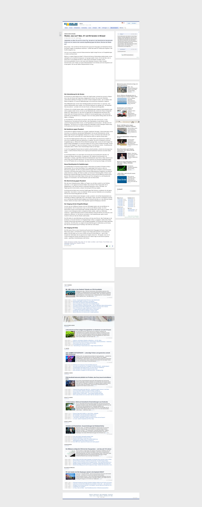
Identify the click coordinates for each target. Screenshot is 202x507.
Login (129, 23)
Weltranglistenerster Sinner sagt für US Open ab (83, 440)
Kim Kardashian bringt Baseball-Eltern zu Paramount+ (84, 416)
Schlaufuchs (77, 27)
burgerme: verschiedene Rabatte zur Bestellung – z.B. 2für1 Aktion (87, 340)
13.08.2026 (120, 212)
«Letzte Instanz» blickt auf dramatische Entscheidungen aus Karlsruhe (87, 402)
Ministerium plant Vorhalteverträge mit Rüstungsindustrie (127, 84)
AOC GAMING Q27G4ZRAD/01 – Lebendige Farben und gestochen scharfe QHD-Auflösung (88, 353)
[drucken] (60, 35)
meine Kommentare (128, 217)
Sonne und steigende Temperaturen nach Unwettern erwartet (86, 304)
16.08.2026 (120, 208)
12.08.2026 (120, 213)
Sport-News (68, 421)
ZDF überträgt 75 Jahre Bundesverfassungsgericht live (84, 414)
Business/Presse (69, 467)
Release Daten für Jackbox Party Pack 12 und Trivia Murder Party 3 (87, 392)
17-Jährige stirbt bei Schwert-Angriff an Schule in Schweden (86, 309)
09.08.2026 (130, 199)
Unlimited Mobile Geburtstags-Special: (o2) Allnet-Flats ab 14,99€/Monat (88, 367)
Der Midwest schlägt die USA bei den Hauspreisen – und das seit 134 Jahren (88, 449)
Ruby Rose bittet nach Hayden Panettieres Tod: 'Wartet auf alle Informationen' (125, 150)
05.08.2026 (130, 204)
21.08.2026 (120, 200)
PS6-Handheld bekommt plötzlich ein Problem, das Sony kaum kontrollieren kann (88, 378)
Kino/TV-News (68, 397)
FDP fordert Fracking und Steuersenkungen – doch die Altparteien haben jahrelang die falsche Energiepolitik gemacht (98, 305)
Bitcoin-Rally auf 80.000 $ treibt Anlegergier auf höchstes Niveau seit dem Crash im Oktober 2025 (94, 459)
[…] (94, 296)
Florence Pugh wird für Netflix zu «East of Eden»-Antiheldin (85, 413)
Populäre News (131, 209)
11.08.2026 (120, 214)
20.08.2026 (120, 201)
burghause (122, 49)
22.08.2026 (120, 199)
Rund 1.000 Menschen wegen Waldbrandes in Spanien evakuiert (87, 308)
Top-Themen (68, 285)
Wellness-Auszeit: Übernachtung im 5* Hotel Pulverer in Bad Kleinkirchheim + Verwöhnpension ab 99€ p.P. (96, 341)
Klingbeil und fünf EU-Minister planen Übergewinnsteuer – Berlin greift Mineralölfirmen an (92, 462)
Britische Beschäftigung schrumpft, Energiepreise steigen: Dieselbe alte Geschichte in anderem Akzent (95, 464)
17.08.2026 (120, 205)
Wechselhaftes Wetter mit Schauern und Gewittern (83, 301)
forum (138, 57)
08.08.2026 (130, 200)
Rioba (121, 34)
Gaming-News (68, 373)
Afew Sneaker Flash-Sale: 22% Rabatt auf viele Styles (84, 343)
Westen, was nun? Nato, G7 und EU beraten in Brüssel (84, 36)
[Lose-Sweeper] (125, 28)
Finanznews (68, 444)
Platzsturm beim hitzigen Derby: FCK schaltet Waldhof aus (85, 439)
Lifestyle (95, 27)
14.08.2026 (120, 210)
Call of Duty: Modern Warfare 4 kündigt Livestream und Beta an (86, 390)
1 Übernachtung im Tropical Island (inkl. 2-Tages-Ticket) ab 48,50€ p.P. (88, 345)
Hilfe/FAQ (106, 495)
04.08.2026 (130, 205)
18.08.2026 (120, 204)
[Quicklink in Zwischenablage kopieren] (60, 33)
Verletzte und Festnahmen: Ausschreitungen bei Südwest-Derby (85, 426)
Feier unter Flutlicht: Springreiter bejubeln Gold (83, 436)
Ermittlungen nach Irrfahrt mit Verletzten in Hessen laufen (85, 310)
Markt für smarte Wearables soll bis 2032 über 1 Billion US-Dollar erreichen (126, 163)
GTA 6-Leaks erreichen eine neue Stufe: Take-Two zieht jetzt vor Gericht (88, 394)
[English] (124, 23)
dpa (80, 38)
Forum (70, 27)
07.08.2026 (130, 201)
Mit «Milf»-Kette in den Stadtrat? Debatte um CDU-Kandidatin (84, 289)
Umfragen (105, 27)
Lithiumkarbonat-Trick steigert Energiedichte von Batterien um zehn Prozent (88, 330)
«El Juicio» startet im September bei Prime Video (83, 418)
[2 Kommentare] (67, 245)
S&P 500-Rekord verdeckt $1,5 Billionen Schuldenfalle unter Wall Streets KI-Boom (90, 460)
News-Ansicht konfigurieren (133, 216)
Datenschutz (96, 494)
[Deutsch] (122, 23)
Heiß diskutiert (131, 210)
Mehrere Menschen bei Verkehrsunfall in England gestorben (86, 312)
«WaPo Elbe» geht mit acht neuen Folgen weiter (126, 174)
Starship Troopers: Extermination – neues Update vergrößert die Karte (88, 393)
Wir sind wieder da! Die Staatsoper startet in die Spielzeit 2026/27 (85, 472)
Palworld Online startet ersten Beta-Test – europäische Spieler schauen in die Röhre (91, 389)
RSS (112, 495)
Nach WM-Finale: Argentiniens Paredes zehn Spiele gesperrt (86, 441)
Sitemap (91, 494)
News (66, 27)
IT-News (66, 348)
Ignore (134, 217)
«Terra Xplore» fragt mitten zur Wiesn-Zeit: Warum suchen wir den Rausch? (89, 417)
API (109, 495)
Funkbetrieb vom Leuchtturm (79, 486)
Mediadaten (104, 494)
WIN (99, 27)
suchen (133, 191)
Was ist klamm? (114, 27)
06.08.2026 (130, 202)
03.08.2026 (130, 206)
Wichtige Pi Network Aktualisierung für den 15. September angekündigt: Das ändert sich (92, 463)
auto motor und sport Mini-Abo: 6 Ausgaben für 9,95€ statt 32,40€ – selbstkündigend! (91, 366)
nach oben (135, 497)
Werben (121, 27)
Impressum (110, 494)
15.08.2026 (120, 209)
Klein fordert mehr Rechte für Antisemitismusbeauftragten (85, 302)
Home (91, 495)
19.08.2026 (120, 202)
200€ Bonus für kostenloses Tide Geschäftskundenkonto (85, 364)
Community (84, 27)
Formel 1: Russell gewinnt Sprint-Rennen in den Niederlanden (86, 300)
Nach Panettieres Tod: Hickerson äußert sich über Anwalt (85, 368)
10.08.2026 (120, 215)
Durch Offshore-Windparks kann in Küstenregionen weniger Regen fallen (127, 96)
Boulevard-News (69, 325)
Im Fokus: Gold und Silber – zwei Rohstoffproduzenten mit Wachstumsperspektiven (90, 487)
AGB (101, 494)
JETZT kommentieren (128, 55)
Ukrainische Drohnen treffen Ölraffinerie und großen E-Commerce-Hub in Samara (90, 306)
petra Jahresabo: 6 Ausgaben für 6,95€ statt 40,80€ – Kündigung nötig (88, 370)
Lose (90, 27)
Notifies (137, 217)
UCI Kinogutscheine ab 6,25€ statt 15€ (81, 344)
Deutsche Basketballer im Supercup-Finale (82, 437)
